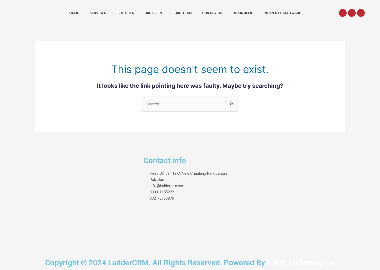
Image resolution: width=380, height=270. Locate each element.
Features (125, 13)
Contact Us (213, 13)
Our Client (154, 13)
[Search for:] (190, 103)
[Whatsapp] (352, 13)
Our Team (183, 13)
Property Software (282, 13)
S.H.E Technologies (299, 262)
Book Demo (243, 13)
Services (97, 13)
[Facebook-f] (343, 13)
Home (74, 13)
